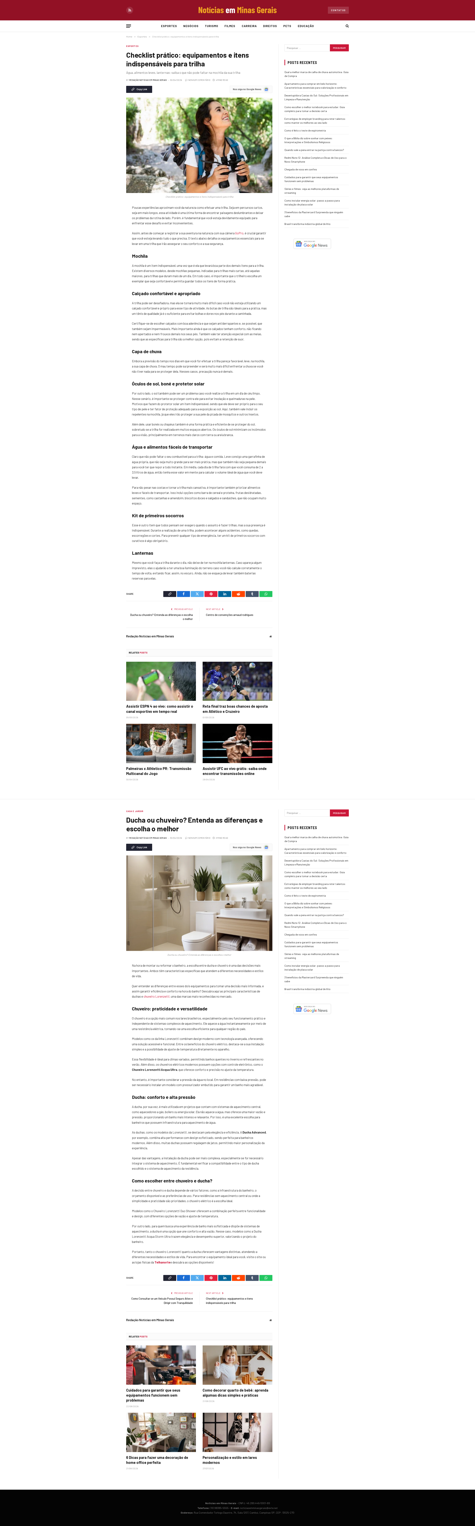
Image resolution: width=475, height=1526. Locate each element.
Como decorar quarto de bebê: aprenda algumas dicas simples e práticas (235, 1392)
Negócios (190, 26)
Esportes (169, 26)
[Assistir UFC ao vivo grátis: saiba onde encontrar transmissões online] (237, 743)
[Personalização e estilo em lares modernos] (237, 1432)
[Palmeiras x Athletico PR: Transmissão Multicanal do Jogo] (161, 743)
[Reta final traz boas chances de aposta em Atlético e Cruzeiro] (237, 681)
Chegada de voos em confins (300, 169)
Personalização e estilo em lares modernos (230, 1460)
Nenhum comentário (199, 80)
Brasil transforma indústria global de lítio (307, 223)
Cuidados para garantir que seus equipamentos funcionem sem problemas (153, 1395)
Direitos (270, 26)
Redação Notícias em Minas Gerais (148, 80)
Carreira (249, 26)
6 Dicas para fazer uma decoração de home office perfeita (157, 1460)
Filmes (230, 26)
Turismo (211, 26)
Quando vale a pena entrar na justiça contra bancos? (314, 149)
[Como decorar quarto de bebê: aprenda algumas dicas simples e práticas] (237, 1365)
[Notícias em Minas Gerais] (237, 10)
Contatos (338, 10)
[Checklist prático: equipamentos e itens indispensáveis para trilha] (199, 145)
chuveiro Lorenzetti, (157, 996)
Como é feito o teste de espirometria (305, 130)
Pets (287, 26)
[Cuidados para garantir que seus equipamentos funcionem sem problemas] (161, 1365)
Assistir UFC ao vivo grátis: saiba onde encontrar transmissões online (235, 771)
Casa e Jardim (134, 811)
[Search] (347, 26)
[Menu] (128, 26)
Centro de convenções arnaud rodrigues (229, 614)
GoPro (239, 233)
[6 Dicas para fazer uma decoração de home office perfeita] (161, 1432)
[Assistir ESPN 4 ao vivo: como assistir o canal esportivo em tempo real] (161, 681)
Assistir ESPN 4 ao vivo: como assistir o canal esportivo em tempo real (159, 708)
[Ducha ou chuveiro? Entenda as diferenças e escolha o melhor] (199, 903)
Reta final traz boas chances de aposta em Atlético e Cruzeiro (235, 708)
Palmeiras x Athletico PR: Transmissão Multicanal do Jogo (158, 771)
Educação (306, 26)
